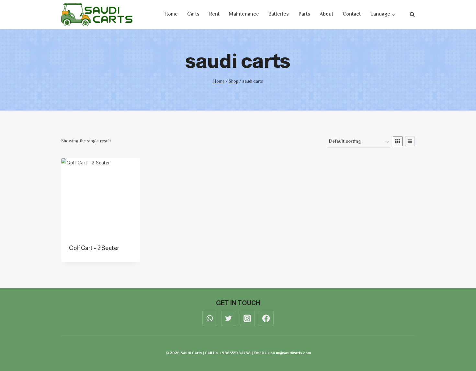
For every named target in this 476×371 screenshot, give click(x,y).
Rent (214, 14)
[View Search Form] (409, 14)
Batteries (278, 14)
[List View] (410, 141)
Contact (352, 14)
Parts (304, 14)
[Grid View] (397, 141)
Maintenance (244, 14)
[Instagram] (247, 318)
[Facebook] (266, 318)
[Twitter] (228, 318)
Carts (193, 14)
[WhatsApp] (209, 318)
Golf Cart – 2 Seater (94, 248)
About (326, 14)
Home (171, 14)
